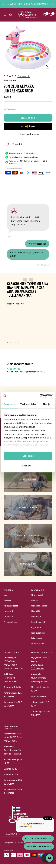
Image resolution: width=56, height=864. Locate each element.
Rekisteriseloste (38, 622)
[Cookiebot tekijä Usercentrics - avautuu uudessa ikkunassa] (40, 396)
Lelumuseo (36, 616)
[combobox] (13, 14)
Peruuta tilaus (37, 643)
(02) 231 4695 (10, 741)
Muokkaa (26, 465)
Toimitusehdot (38, 633)
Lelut (6, 595)
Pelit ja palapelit (11, 606)
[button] (10, 76)
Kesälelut (8, 600)
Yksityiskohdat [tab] (28, 404)
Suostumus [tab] (10, 404)
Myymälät (35, 611)
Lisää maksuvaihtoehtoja (28, 134)
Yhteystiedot (37, 595)
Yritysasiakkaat (10, 622)
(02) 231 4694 (37, 668)
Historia (34, 600)
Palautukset (36, 638)
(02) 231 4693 (10, 665)
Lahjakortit (8, 611)
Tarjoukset (8, 616)
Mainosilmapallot (39, 606)
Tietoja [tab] (46, 404)
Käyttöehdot (37, 627)
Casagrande (10, 80)
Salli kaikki (28, 455)
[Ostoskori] (50, 14)
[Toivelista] (44, 14)
